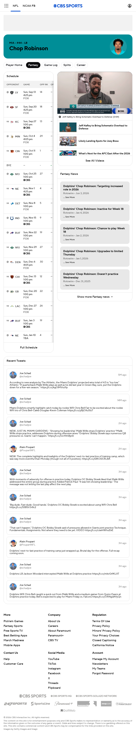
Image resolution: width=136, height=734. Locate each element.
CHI (17, 277)
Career (81, 65)
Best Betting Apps (15, 635)
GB (17, 291)
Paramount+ (56, 635)
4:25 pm (29, 94)
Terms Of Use (101, 621)
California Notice (103, 641)
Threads (53, 683)
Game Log (50, 65)
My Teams (98, 668)
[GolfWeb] (68, 710)
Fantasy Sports (13, 626)
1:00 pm (29, 123)
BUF (17, 233)
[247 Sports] (15, 703)
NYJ (17, 174)
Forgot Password (103, 673)
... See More (69, 197)
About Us (54, 621)
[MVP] (106, 702)
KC (17, 122)
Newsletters (100, 664)
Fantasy (33, 65)
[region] (94, 93)
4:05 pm (29, 138)
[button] (6, 5)
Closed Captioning (104, 637)
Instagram (54, 668)
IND (17, 218)
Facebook (54, 673)
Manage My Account (105, 659)
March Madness (14, 640)
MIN (17, 136)
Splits (67, 65)
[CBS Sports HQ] (61, 695)
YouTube (53, 659)
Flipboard (54, 688)
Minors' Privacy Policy (106, 631)
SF (16, 107)
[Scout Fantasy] (124, 703)
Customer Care (13, 664)
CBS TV (53, 640)
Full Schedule (28, 347)
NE (17, 189)
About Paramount (59, 631)
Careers (53, 626)
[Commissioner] (87, 702)
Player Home (14, 65)
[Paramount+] (63, 703)
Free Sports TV (13, 631)
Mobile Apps (12, 645)
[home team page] (12, 92)
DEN (18, 262)
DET (17, 203)
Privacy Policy (101, 626)
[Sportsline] (40, 703)
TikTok (52, 664)
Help (7, 659)
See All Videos (95, 160)
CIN (17, 151)
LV (16, 92)
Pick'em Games (13, 621)
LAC (17, 306)
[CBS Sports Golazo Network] (96, 695)
